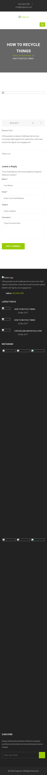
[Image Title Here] (9, 443)
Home (15, 56)
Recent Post (26, 56)
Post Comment (13, 246)
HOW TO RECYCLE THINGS (24, 309)
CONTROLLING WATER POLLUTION (28, 331)
